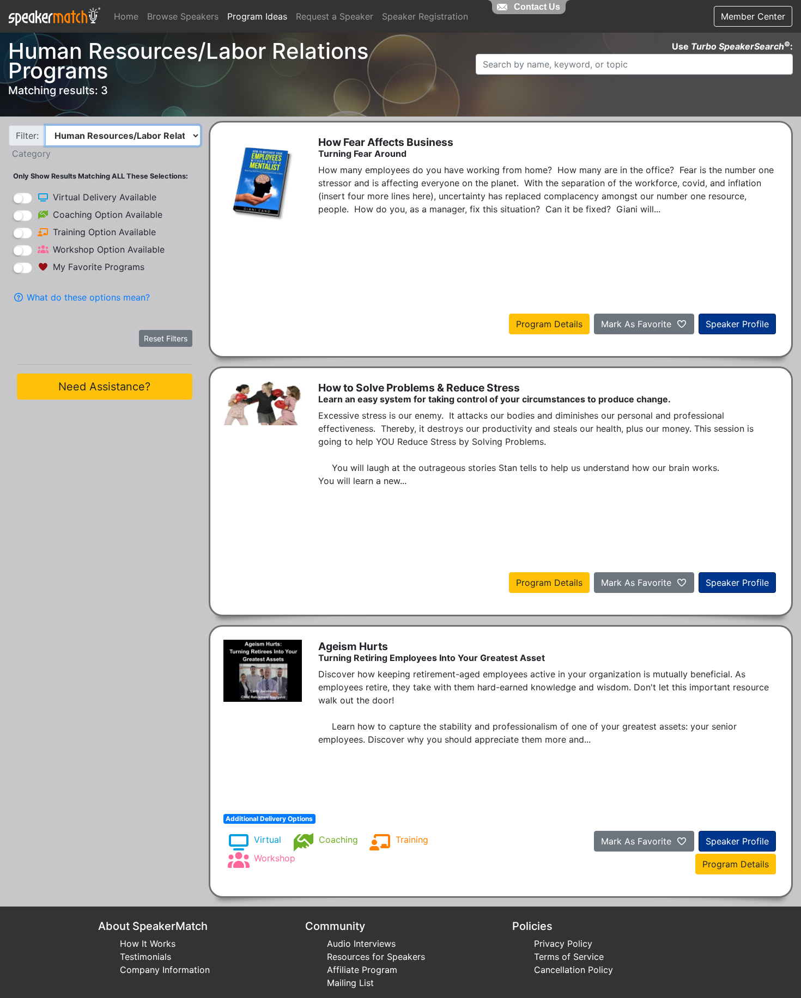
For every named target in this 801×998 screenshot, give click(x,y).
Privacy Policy (563, 943)
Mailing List (350, 982)
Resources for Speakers (376, 956)
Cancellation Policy (573, 969)
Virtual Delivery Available (104, 197)
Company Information (165, 969)
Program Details (549, 324)
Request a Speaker (334, 16)
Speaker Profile (737, 324)
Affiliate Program (362, 969)
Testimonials (145, 956)
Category (31, 153)
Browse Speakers (183, 16)
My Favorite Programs (98, 266)
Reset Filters (165, 338)
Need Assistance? (104, 386)
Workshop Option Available (109, 249)
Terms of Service (569, 956)
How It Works (147, 943)
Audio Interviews (361, 943)
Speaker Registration (425, 16)
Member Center (753, 16)
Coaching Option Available (107, 214)
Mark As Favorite (637, 324)
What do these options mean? (87, 297)
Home (126, 16)
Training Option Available (104, 231)
